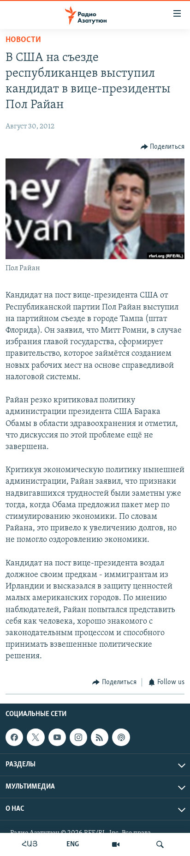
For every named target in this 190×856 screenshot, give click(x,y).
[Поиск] (160, 844)
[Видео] (116, 844)
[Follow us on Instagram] (78, 737)
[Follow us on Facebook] (14, 737)
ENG (72, 844)
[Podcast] (121, 737)
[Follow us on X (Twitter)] (35, 737)
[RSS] (99, 737)
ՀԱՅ (30, 844)
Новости (23, 40)
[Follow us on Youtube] (57, 737)
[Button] (163, 147)
